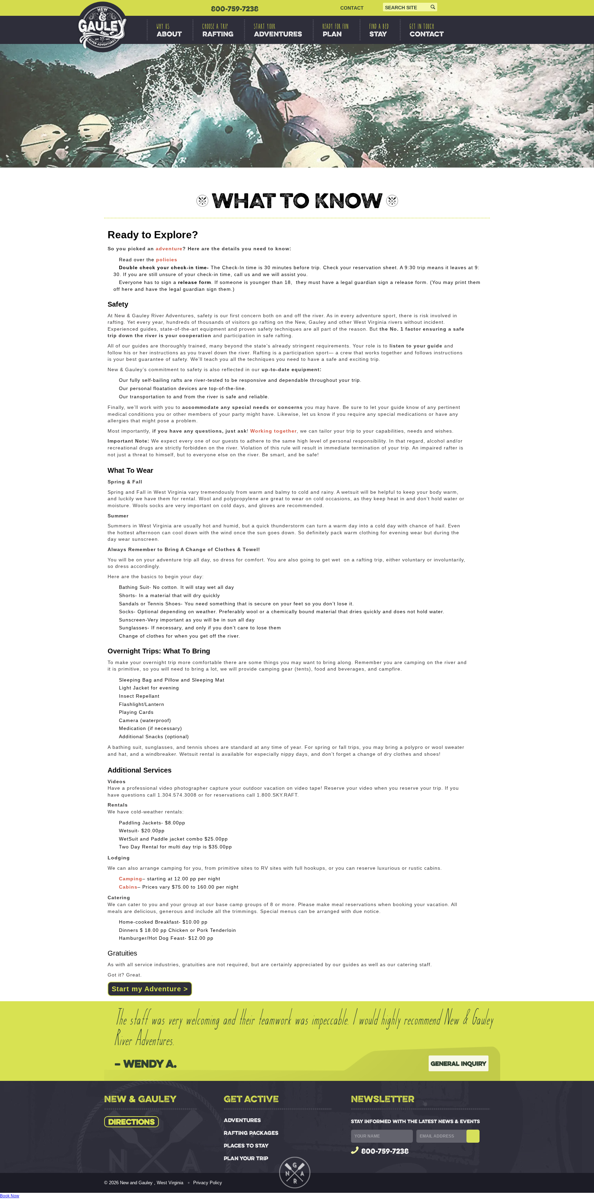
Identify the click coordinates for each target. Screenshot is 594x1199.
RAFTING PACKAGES (251, 1132)
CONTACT (352, 8)
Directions (131, 1122)
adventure (169, 248)
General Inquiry (458, 1063)
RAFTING (217, 30)
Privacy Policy (207, 1182)
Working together (273, 431)
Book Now (9, 1196)
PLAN (336, 30)
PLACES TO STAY (246, 1145)
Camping (130, 878)
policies (166, 259)
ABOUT (169, 30)
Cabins (128, 887)
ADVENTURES (278, 30)
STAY (379, 30)
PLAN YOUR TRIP (246, 1158)
